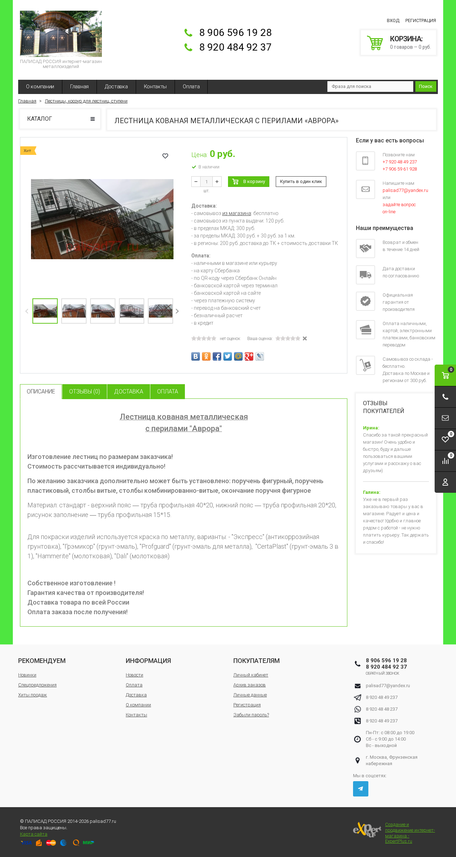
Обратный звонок (383, 673)
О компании (40, 86)
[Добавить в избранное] (165, 156)
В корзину (254, 181)
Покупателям (256, 660)
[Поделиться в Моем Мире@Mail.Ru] (238, 356)
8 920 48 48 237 (382, 709)
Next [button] (177, 311)
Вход (393, 20)
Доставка (116, 86)
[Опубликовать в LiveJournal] (259, 356)
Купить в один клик (301, 181)
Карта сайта (33, 834)
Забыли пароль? (251, 714)
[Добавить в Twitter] (227, 356)
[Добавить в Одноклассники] (206, 356)
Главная (79, 86)
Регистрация (420, 20)
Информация (148, 660)
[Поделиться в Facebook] (217, 356)
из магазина (236, 213)
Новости (134, 675)
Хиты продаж (32, 694)
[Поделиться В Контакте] (195, 356)
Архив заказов (249, 685)
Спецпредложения (37, 685)
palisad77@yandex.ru (388, 685)
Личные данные (250, 694)
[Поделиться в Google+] (249, 356)
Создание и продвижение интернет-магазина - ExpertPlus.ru (410, 833)
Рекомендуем (42, 660)
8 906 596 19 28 (235, 32)
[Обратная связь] (445, 418)
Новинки (27, 675)
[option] (102, 219)
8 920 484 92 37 (235, 47)
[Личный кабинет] (445, 482)
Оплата (191, 86)
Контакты (155, 86)
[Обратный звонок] (445, 396)
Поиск (425, 86)
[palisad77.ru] (61, 34)
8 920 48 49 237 (382, 697)
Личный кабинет (250, 675)
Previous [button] (27, 311)
